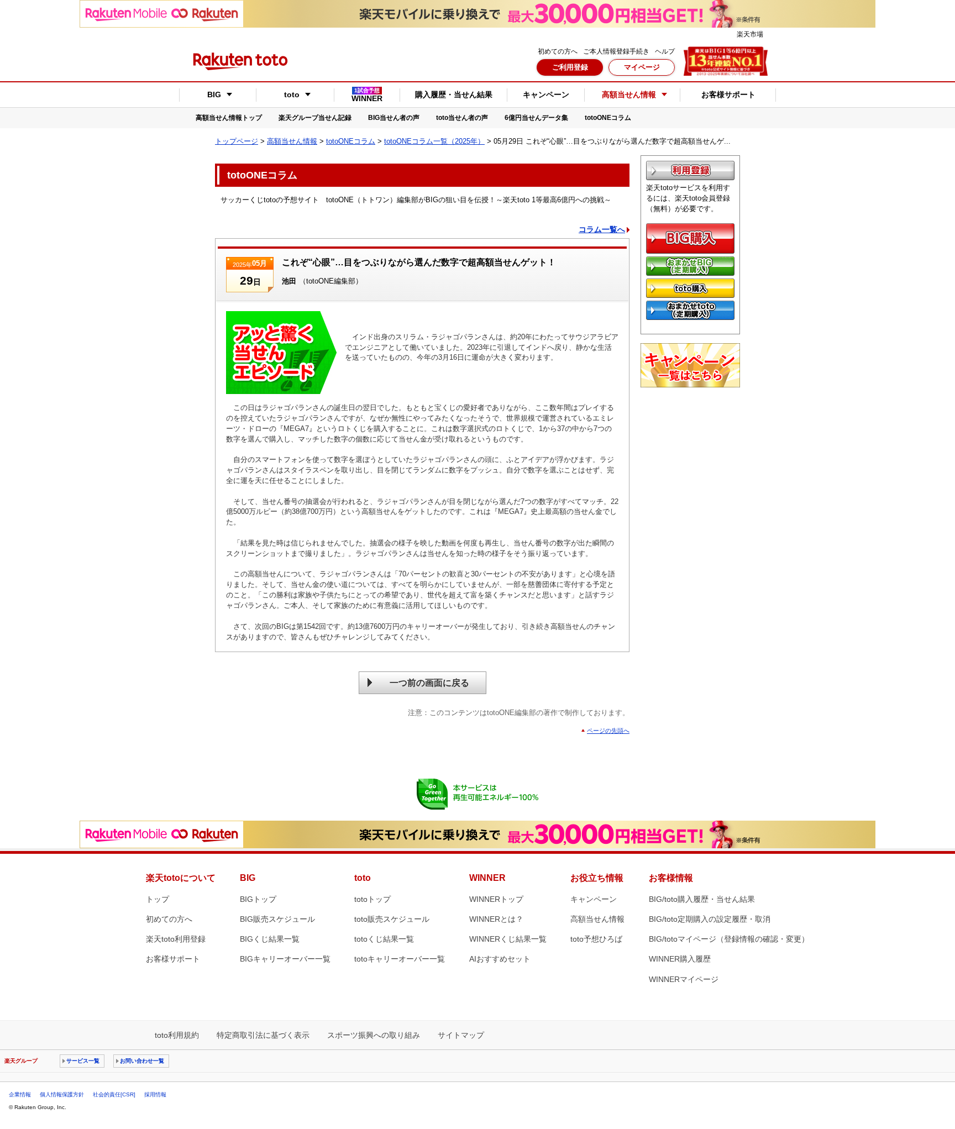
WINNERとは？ (496, 919)
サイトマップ (461, 1035)
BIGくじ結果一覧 (270, 938)
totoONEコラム (608, 118)
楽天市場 (750, 34)
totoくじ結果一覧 (384, 938)
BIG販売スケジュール (277, 919)
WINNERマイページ (683, 979)
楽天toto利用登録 (176, 938)
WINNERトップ (496, 899)
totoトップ (372, 899)
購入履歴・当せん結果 (453, 94)
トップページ (236, 141)
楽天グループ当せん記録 (315, 118)
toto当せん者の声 (462, 118)
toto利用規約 (177, 1035)
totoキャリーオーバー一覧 (399, 958)
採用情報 (155, 1094)
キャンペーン (546, 94)
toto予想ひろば (596, 938)
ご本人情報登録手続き (616, 51)
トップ (157, 899)
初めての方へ (558, 51)
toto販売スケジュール (391, 919)
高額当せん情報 (292, 141)
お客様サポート (728, 94)
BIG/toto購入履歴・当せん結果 (702, 899)
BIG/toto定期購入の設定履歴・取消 (709, 919)
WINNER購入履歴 (680, 958)
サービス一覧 (82, 1061)
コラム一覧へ (602, 229)
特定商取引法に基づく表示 (263, 1035)
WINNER (366, 95)
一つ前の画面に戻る (429, 682)
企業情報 (20, 1094)
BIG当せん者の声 (393, 118)
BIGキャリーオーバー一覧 (285, 958)
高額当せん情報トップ (229, 118)
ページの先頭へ (608, 730)
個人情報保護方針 (62, 1094)
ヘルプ (665, 51)
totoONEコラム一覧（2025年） (434, 141)
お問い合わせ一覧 (142, 1061)
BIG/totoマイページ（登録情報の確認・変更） (729, 938)
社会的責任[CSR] (114, 1094)
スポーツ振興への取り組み (373, 1035)
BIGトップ (258, 899)
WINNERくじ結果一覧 (508, 938)
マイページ (642, 67)
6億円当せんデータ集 (536, 118)
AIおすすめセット (500, 958)
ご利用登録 (570, 67)
